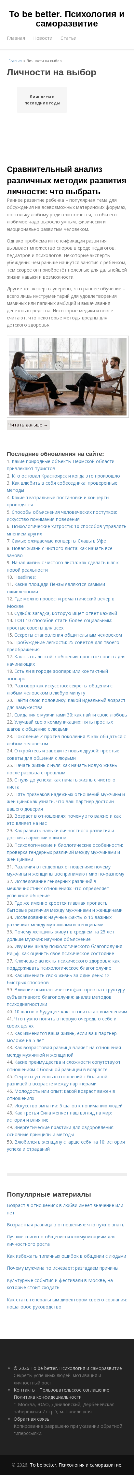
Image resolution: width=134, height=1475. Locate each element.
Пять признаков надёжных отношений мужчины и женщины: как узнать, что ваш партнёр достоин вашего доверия (66, 801)
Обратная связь (31, 1419)
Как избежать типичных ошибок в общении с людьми (66, 1256)
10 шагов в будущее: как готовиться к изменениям (70, 1011)
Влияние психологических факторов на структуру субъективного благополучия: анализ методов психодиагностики (66, 996)
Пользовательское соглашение (74, 1390)
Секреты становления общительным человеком (68, 635)
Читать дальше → (28, 425)
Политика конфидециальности (48, 1397)
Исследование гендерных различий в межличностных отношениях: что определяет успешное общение (58, 888)
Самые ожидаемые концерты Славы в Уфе (59, 541)
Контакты (24, 1390)
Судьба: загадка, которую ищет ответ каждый (65, 613)
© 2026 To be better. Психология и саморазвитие (68, 1368)
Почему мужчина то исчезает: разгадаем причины (62, 1268)
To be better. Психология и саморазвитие (67, 18)
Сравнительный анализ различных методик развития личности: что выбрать (67, 180)
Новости (42, 38)
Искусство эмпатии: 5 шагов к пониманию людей (68, 1106)
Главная (16, 38)
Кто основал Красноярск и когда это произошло (66, 476)
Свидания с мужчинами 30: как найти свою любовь (70, 715)
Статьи (68, 38)
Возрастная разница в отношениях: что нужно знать (66, 1225)
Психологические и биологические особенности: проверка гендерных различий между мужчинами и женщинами (65, 852)
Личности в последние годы (42, 100)
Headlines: (25, 577)
